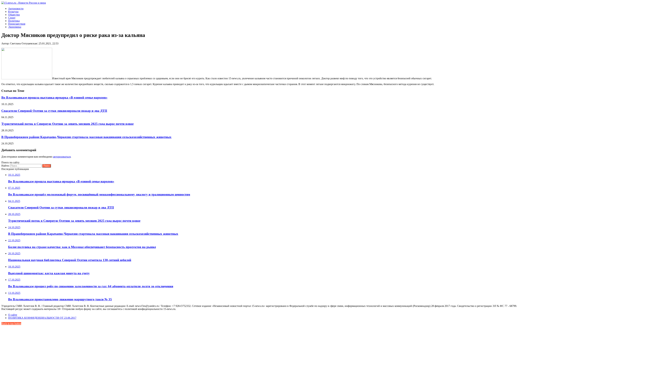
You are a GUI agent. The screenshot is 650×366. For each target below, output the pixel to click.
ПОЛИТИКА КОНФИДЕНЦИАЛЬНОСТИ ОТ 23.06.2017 (42, 317)
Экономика (14, 26)
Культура (13, 11)
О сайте (12, 314)
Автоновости (16, 8)
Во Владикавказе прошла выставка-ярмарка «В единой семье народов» (54, 97)
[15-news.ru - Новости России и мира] (23, 2)
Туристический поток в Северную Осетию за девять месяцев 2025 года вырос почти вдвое (67, 124)
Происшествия (16, 23)
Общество (14, 14)
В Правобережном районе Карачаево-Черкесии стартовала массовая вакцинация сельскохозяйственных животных (86, 137)
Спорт (11, 17)
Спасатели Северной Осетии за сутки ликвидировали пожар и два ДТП (54, 111)
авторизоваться (62, 156)
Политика (14, 20)
